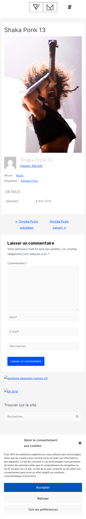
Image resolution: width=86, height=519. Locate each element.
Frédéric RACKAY (31, 166)
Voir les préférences (43, 509)
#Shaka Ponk (29, 180)
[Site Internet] (43, 346)
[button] (80, 443)
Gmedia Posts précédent (26, 222)
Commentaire (17, 263)
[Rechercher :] (43, 416)
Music (20, 175)
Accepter (43, 487)
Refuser (43, 498)
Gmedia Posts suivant (59, 222)
